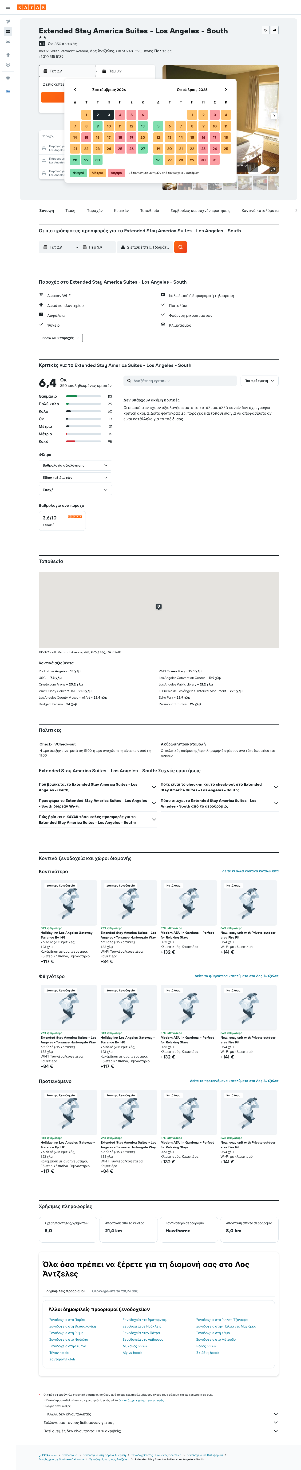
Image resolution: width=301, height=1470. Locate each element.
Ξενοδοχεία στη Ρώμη (66, 1333)
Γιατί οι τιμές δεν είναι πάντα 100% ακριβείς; (82, 1431)
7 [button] (75, 126)
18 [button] (120, 137)
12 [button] (131, 126)
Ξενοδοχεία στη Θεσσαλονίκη (72, 1326)
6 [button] (143, 114)
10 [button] (109, 126)
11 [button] (120, 126)
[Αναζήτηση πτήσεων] (8, 21)
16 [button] (97, 137)
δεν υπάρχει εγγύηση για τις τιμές (141, 1400)
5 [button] (132, 114)
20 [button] (142, 137)
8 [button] (86, 126)
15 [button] (86, 137)
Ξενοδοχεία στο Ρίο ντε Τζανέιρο (222, 1320)
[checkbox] (62, 521)
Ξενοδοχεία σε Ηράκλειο (142, 1326)
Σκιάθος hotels (207, 1353)
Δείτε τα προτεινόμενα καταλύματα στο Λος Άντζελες (234, 1081)
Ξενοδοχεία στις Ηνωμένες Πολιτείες (156, 1455)
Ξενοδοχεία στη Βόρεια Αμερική (104, 1455)
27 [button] (143, 148)
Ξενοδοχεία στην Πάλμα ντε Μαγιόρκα (226, 1326)
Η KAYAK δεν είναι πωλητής (67, 1414)
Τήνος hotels (58, 1353)
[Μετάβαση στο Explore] (8, 54)
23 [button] (97, 148)
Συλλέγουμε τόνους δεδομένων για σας (79, 1422)
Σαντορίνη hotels (62, 1359)
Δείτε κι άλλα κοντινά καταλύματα (250, 871)
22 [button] (86, 148)
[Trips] (8, 78)
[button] (8, 7)
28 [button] (75, 160)
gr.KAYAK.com (47, 1455)
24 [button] (109, 148)
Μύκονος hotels (135, 1346)
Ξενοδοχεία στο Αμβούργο (143, 1339)
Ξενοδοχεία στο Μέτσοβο (216, 1339)
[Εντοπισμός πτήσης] (8, 64)
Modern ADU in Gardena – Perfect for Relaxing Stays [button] (187, 935)
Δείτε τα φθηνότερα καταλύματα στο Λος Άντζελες (237, 976)
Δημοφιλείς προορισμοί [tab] (65, 1291)
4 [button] (120, 114)
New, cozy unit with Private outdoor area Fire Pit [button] (248, 935)
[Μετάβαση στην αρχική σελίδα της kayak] (31, 7)
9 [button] (98, 126)
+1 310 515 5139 (51, 56)
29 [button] (86, 160)
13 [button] (143, 126)
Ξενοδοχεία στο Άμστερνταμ (145, 1320)
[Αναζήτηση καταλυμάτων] (8, 31)
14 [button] (75, 137)
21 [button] (75, 148)
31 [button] (215, 160)
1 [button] (86, 114)
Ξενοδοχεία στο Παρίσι (67, 1320)
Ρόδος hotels (206, 1346)
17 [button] (109, 137)
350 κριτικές (66, 43)
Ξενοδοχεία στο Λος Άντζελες (109, 1459)
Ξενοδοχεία (69, 1455)
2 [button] (98, 114)
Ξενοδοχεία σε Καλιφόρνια (205, 1455)
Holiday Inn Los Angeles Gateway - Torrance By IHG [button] (68, 935)
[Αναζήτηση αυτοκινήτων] (8, 41)
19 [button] (131, 137)
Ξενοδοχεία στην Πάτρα (141, 1333)
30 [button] (97, 160)
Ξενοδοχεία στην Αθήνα (67, 1346)
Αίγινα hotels (132, 1353)
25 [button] (120, 148)
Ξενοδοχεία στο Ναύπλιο (68, 1339)
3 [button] (109, 114)
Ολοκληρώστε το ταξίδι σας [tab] (115, 1291)
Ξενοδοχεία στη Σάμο (213, 1333)
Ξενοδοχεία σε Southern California (61, 1459)
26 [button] (131, 148)
